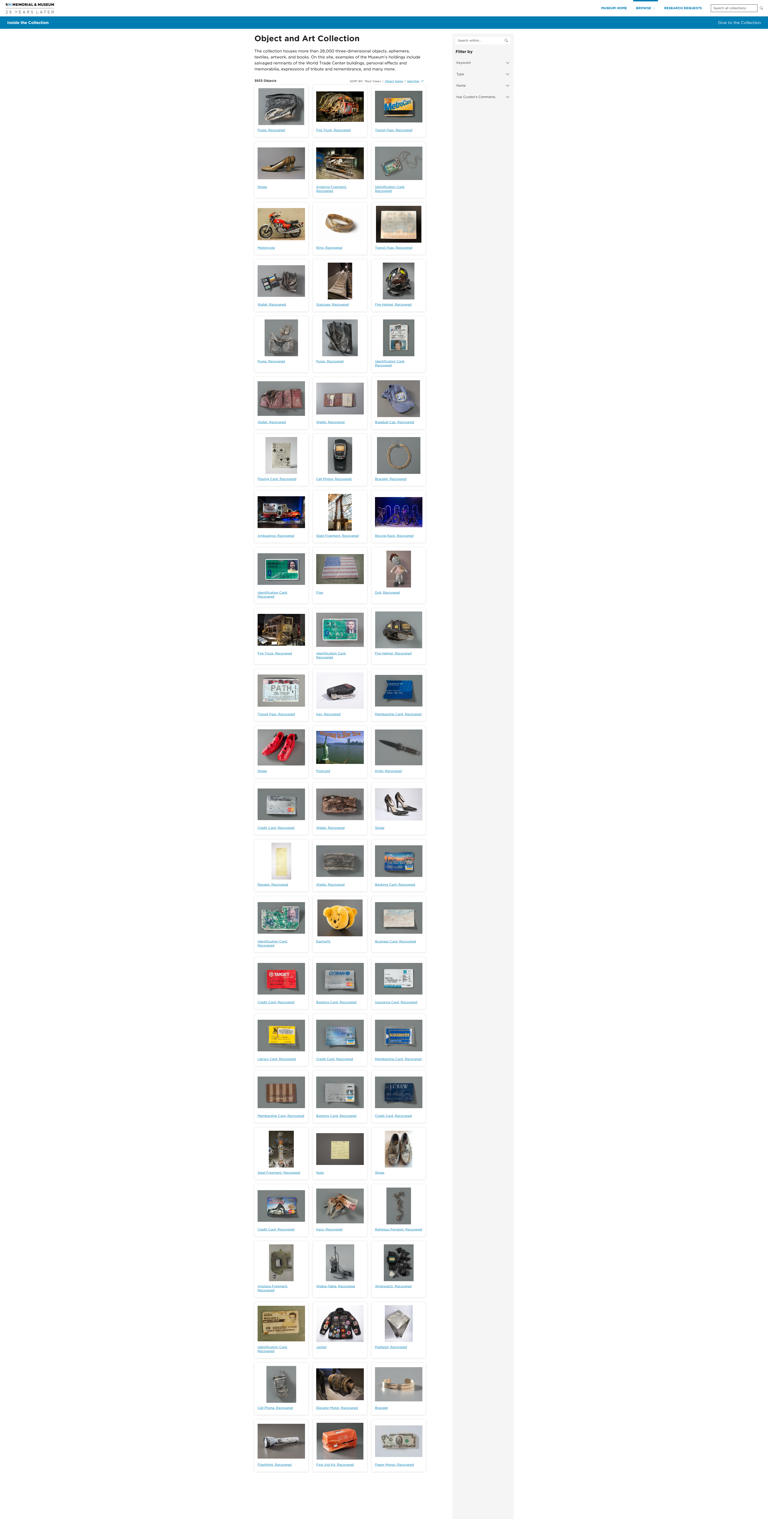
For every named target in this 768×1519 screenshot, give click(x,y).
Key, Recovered (328, 714)
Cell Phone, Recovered (334, 479)
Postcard (323, 771)
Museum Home (614, 8)
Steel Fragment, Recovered (337, 536)
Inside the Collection (28, 22)
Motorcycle (266, 248)
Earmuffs (323, 941)
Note (320, 1173)
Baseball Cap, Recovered (394, 422)
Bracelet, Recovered (390, 479)
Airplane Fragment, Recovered (273, 1288)
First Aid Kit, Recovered (335, 1465)
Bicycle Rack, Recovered (394, 536)
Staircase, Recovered (332, 304)
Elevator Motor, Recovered (337, 1408)
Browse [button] (643, 8)
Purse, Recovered (271, 130)
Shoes (262, 187)
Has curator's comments (475, 97)
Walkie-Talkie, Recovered (335, 1286)
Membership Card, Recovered (398, 714)
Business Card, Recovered (395, 941)
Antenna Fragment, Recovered (331, 189)
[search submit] (506, 40)
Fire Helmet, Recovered (393, 304)
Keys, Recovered (329, 1229)
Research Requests (683, 8)
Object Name (394, 81)
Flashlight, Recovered (275, 1465)
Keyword (463, 63)
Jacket (321, 1347)
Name (461, 85)
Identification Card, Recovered (390, 189)
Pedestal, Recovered (391, 1347)
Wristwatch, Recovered (393, 1286)
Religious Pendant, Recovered (398, 1229)
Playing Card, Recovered (277, 479)
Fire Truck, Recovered (333, 130)
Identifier (413, 81)
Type (460, 74)
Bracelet (381, 1408)
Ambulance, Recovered (276, 536)
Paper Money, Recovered (394, 1465)
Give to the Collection (739, 22)
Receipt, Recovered (273, 885)
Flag (319, 592)
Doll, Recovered (387, 592)
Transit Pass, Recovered (393, 130)
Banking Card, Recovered (395, 885)
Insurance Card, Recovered (396, 1002)
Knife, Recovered (388, 771)
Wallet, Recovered (272, 304)
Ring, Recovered (329, 248)
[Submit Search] (761, 8)
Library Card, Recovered (277, 1059)
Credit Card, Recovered (276, 828)
